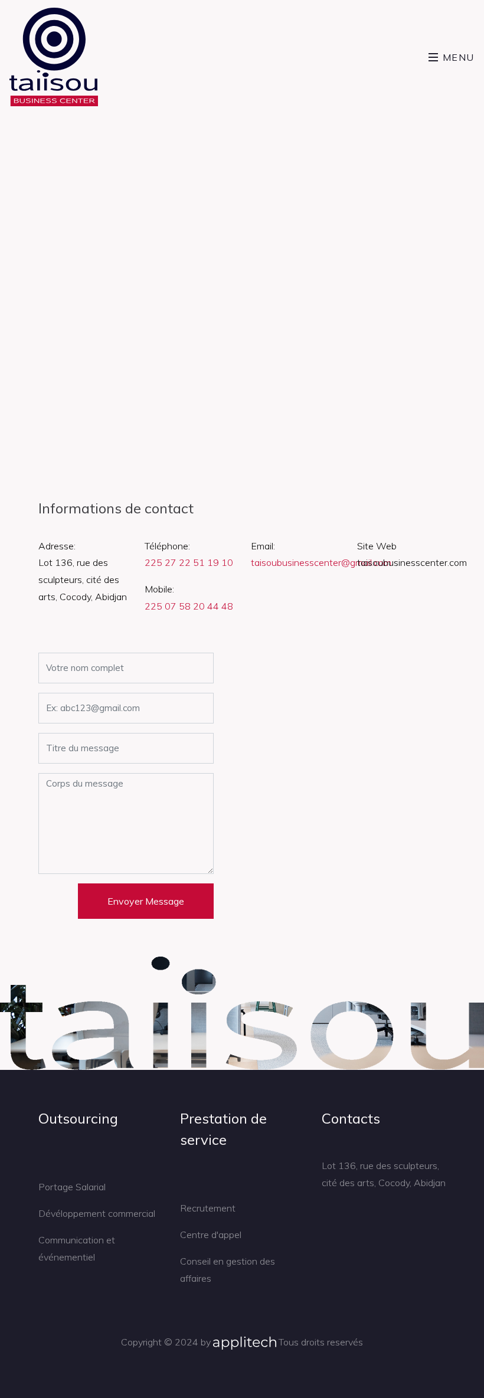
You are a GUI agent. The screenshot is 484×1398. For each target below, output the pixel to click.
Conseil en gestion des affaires (227, 1269)
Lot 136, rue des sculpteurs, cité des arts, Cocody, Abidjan (384, 1174)
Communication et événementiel (76, 1248)
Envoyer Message (145, 901)
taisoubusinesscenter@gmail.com (321, 562)
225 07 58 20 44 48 (189, 606)
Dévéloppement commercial (96, 1213)
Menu (457, 57)
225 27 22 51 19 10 (189, 562)
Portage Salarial (72, 1187)
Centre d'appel (210, 1234)
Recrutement (208, 1208)
